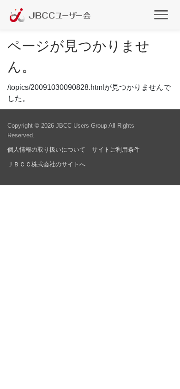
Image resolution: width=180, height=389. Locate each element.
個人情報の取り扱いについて (46, 149)
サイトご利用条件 (116, 149)
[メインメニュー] (161, 14)
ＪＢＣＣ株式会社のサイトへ (46, 164)
